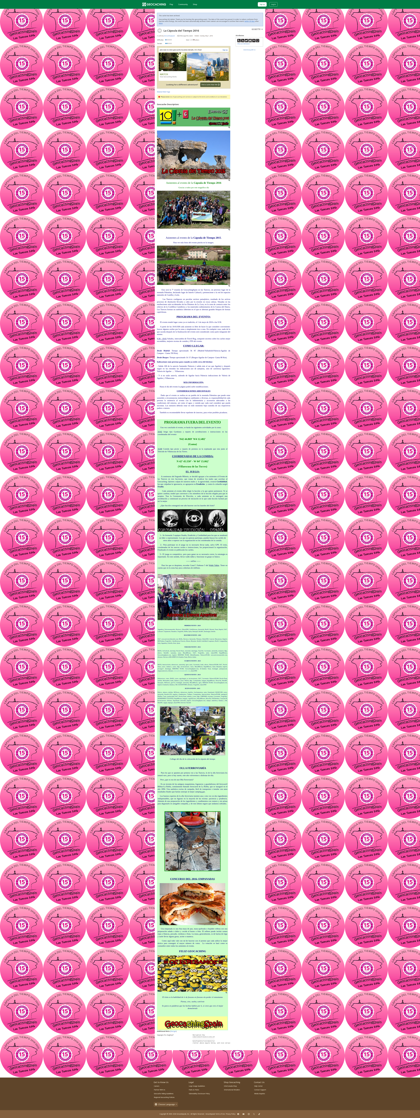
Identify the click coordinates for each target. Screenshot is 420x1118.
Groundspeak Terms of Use (215, 1114)
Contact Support (260, 1090)
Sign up (262, 4)
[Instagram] (248, 1114)
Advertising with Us (249, 50)
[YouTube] (243, 1114)
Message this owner (186, 36)
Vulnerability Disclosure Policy (199, 1094)
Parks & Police (194, 1090)
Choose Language (166, 1104)
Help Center (258, 1086)
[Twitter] (254, 1114)
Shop (195, 4)
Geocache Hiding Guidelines (163, 1094)
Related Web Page (163, 92)
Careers (156, 1086)
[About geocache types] (159, 30)
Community (183, 4)
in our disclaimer (221, 97)
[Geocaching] (154, 4)
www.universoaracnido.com (182, 671)
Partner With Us (159, 1090)
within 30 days (250, 21)
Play (171, 4)
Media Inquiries (259, 1094)
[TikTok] (259, 1114)
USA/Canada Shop (230, 1086)
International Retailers (232, 1090)
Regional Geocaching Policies (164, 1097)
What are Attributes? (243, 44)
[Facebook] (238, 1114)
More (161, 23)
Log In (273, 4)
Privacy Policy (230, 1114)
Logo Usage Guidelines (197, 1086)
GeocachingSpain (169, 36)
